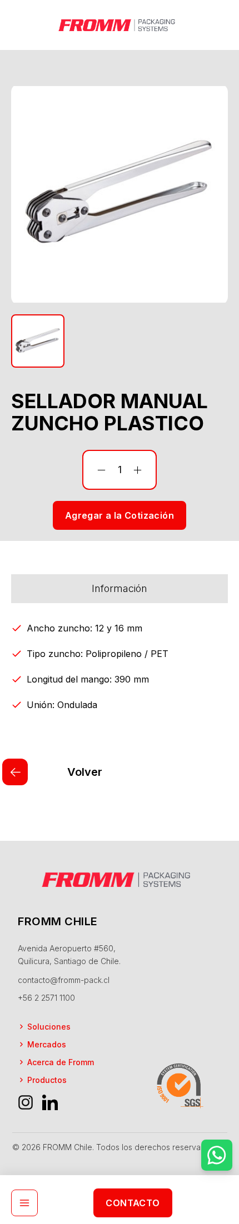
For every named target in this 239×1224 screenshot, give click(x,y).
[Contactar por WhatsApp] (216, 1155)
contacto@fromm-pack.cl (63, 980)
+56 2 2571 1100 (46, 997)
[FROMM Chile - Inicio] (119, 25)
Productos (47, 1080)
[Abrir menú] (24, 1203)
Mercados (46, 1044)
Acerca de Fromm (60, 1062)
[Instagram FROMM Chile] (25, 1102)
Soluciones (49, 1026)
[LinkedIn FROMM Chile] (50, 1102)
